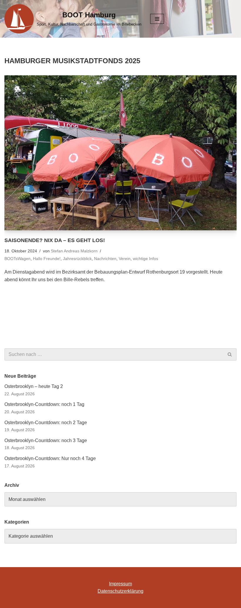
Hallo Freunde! (47, 258)
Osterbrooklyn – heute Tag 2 (33, 386)
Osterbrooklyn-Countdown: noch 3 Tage (45, 440)
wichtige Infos (145, 258)
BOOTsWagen (17, 258)
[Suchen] (230, 354)
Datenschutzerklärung (120, 591)
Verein (124, 258)
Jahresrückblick (77, 258)
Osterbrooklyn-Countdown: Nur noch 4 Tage (50, 458)
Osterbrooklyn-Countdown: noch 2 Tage (45, 422)
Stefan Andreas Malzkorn (74, 251)
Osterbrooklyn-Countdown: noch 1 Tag (44, 404)
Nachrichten (105, 258)
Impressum (120, 583)
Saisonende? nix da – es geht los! (54, 240)
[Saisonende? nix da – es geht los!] (120, 152)
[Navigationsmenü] (157, 19)
